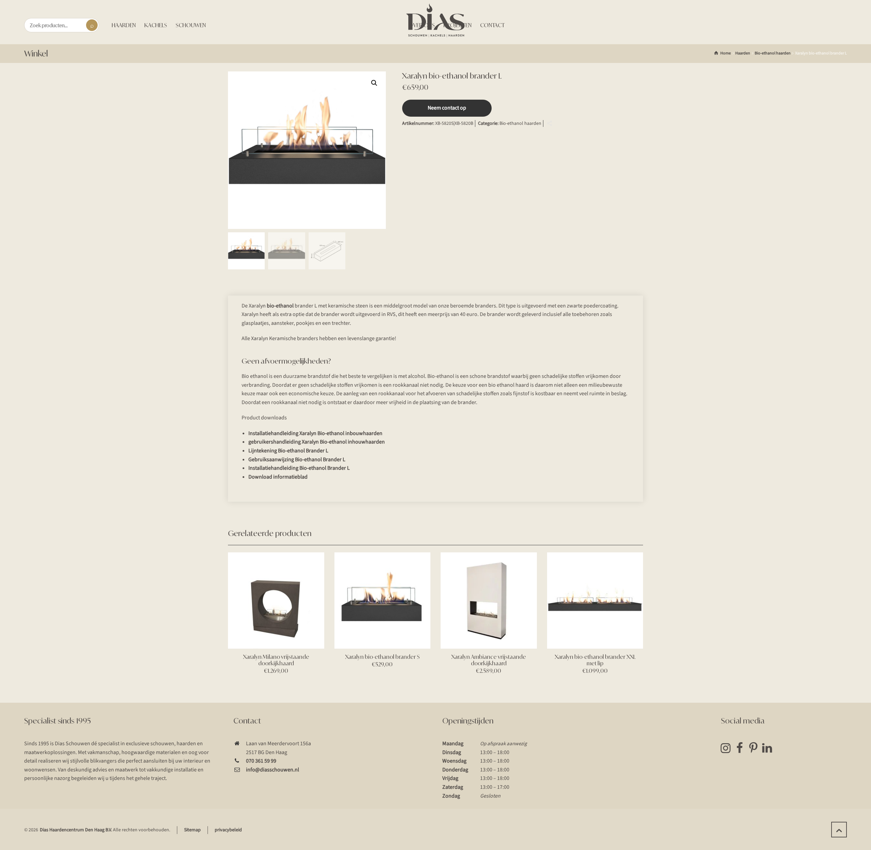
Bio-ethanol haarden (773, 53)
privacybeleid (228, 830)
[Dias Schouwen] (435, 20)
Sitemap (192, 830)
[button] (374, 83)
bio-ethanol (280, 306)
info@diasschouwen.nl (272, 769)
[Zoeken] (92, 25)
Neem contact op (447, 108)
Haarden (742, 53)
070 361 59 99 (261, 761)
